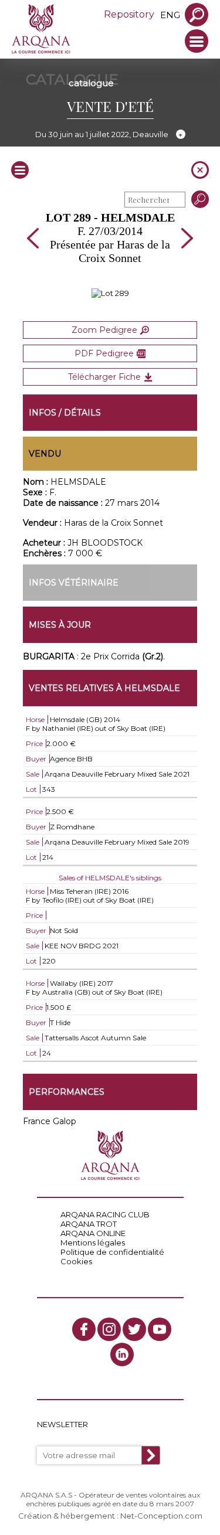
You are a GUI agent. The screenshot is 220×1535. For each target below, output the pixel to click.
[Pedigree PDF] (110, 293)
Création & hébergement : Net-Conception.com (110, 1515)
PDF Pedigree (104, 353)
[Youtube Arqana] (159, 1329)
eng (170, 15)
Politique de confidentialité (112, 1252)
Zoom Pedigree (104, 330)
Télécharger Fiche (104, 377)
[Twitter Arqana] (134, 1329)
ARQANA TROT (88, 1223)
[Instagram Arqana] (109, 1329)
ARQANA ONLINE (93, 1233)
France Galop (49, 1121)
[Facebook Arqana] (84, 1329)
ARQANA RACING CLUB (105, 1214)
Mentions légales (92, 1242)
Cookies (76, 1261)
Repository (129, 14)
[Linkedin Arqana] (122, 1354)
